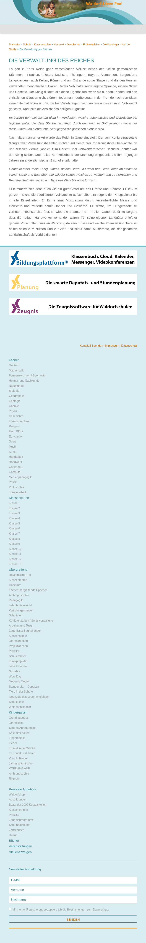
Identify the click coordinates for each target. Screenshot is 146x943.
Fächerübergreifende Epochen (28, 590)
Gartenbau (15, 466)
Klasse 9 (14, 543)
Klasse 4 (14, 518)
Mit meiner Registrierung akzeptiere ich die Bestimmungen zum (60, 909)
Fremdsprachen (19, 421)
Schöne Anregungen (22, 727)
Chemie (14, 406)
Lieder (13, 743)
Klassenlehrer (18, 579)
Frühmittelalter (91, 44)
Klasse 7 (14, 533)
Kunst (12, 451)
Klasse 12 (15, 559)
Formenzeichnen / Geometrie (27, 375)
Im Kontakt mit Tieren (22, 753)
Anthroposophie (19, 595)
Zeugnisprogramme (21, 819)
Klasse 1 (14, 503)
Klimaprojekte (17, 661)
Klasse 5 (14, 523)
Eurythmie (15, 436)
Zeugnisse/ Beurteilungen (25, 630)
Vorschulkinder (18, 758)
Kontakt (85, 345)
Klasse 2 (14, 508)
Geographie (16, 395)
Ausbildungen (18, 799)
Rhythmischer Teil (20, 574)
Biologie (14, 390)
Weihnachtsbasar (20, 706)
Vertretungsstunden (21, 610)
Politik (13, 482)
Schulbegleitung (19, 824)
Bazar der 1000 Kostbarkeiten (27, 804)
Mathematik (16, 370)
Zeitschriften (16, 830)
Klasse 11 (15, 553)
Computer (15, 472)
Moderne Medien (19, 681)
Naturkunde (16, 385)
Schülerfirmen (18, 656)
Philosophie (16, 487)
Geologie (14, 401)
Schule (27, 44)
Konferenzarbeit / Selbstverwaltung (31, 620)
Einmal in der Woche (22, 748)
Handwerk (15, 461)
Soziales (14, 671)
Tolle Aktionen (18, 666)
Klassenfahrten (18, 809)
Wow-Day (15, 676)
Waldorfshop (17, 794)
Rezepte (14, 778)
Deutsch (14, 365)
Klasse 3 (14, 513)
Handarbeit (16, 456)
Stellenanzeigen (20, 852)
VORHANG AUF (19, 768)
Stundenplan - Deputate (24, 686)
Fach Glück (16, 431)
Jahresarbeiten (18, 640)
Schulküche (16, 701)
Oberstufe (15, 585)
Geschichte (73, 44)
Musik (12, 446)
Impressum (112, 345)
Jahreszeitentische (21, 763)
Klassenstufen (42, 44)
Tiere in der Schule (21, 691)
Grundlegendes (18, 717)
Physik (13, 411)
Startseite (14, 44)
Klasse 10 (15, 548)
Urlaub (13, 835)
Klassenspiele (18, 635)
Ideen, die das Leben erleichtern (29, 696)
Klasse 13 (15, 564)
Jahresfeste (16, 722)
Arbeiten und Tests (20, 625)
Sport (12, 441)
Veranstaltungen (20, 846)
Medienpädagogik (20, 477)
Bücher (14, 840)
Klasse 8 (14, 538)
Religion (14, 426)
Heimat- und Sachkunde (24, 380)
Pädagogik (16, 600)
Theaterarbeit (17, 492)
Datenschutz (129, 345)
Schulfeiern (16, 615)
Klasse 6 (59, 44)
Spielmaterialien (19, 732)
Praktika (14, 651)
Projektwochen (18, 645)
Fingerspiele (17, 737)
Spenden (98, 345)
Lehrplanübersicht (20, 605)
